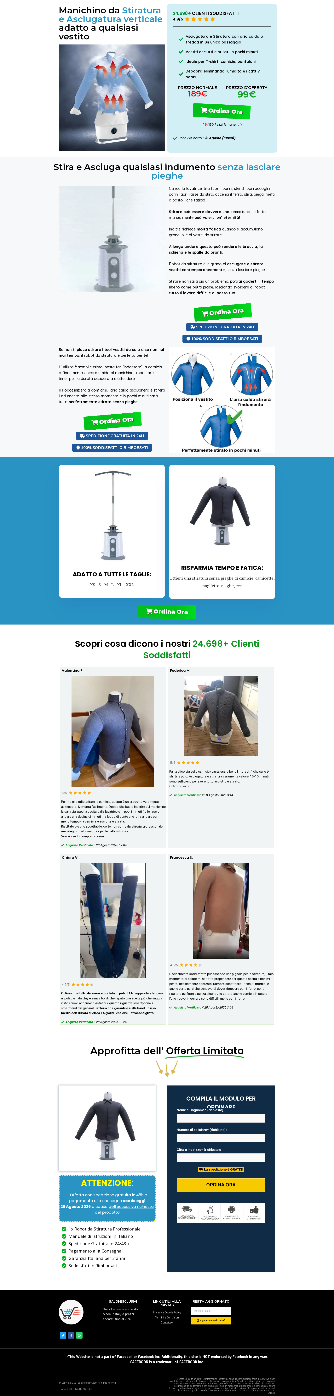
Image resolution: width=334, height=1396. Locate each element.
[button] (223, 111)
